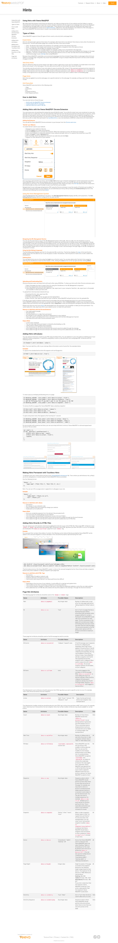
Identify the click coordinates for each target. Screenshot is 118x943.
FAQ (71, 937)
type (79, 252)
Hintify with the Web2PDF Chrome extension (38, 102)
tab (76, 183)
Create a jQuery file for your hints (35, 103)
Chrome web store (71, 122)
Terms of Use (48, 937)
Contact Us (64, 937)
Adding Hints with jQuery (15, 41)
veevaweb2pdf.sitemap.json (59, 475)
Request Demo (90, 3)
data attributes (51, 27)
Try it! (112, 3)
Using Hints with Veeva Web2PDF (16, 21)
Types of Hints (15, 24)
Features (80, 3)
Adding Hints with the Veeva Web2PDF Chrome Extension (15, 34)
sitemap (43, 54)
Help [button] (104, 3)
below (47, 190)
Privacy (56, 937)
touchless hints (52, 118)
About (98, 3)
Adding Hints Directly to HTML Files (16, 52)
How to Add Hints (15, 27)
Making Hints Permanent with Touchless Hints (16, 46)
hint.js (42, 305)
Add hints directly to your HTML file (35, 105)
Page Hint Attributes (14, 57)
